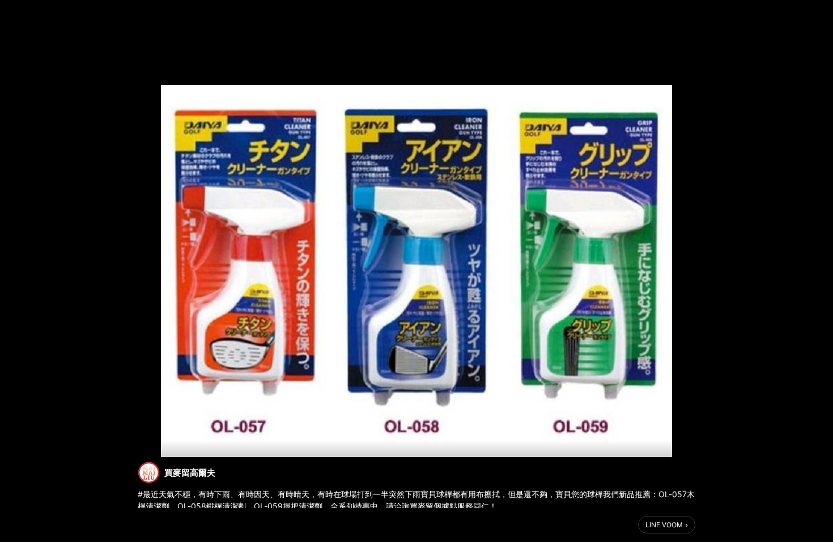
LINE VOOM (664, 524)
